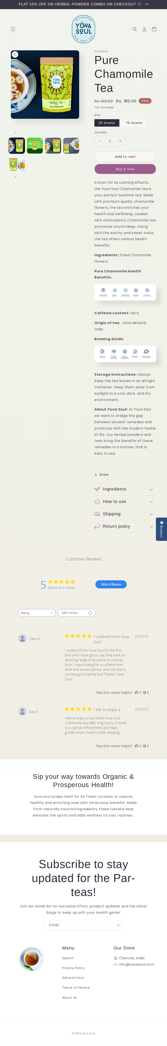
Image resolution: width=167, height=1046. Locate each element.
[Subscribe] (117, 925)
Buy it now (125, 169)
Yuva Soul (89, 1033)
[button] (13, 29)
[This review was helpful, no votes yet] (136, 692)
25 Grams (107, 123)
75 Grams (134, 123)
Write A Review (111, 584)
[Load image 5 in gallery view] (17, 164)
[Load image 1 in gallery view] (17, 146)
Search (68, 958)
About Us (69, 997)
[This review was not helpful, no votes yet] (144, 692)
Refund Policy (73, 978)
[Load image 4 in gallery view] (71, 146)
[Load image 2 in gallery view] (35, 146)
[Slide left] (15, 133)
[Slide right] (15, 177)
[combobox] (37, 613)
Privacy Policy (73, 968)
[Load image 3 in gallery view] (53, 146)
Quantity (100, 132)
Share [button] (104, 474)
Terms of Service (76, 987)
